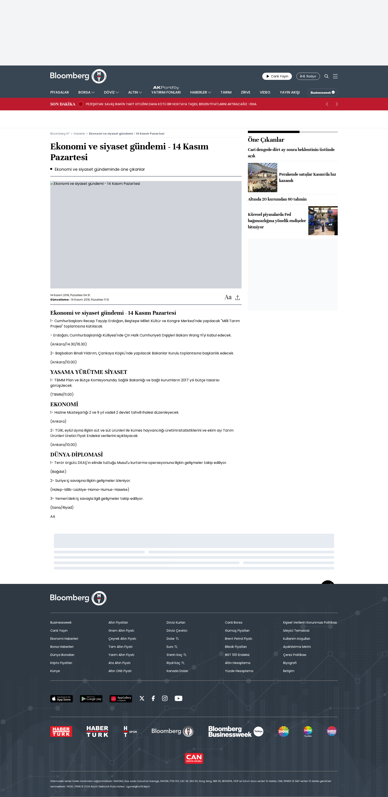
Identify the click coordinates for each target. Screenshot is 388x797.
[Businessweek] (236, 731)
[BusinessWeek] (323, 92)
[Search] (326, 76)
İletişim (288, 671)
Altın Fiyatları (118, 622)
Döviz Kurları (176, 622)
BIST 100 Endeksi (237, 655)
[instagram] (165, 699)
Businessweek (61, 622)
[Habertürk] (61, 731)
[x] (142, 699)
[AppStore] (61, 699)
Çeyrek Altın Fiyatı (122, 638)
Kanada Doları (177, 671)
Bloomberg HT (60, 133)
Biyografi (290, 663)
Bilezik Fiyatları (236, 646)
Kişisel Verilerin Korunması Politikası (310, 622)
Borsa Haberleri (61, 646)
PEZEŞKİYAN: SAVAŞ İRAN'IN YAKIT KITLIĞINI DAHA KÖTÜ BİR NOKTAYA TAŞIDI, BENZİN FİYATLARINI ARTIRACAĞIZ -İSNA (171, 104)
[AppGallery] (121, 699)
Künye (55, 671)
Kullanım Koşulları (296, 638)
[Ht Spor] (130, 731)
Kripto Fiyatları (61, 663)
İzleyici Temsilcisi (296, 630)
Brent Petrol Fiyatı (238, 638)
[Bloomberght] (78, 76)
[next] (336, 104)
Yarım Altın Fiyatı (121, 655)
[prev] (327, 104)
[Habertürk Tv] (97, 731)
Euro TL (172, 646)
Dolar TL (173, 638)
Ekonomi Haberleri (64, 638)
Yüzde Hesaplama (239, 671)
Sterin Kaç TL (177, 655)
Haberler (79, 133)
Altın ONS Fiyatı (120, 671)
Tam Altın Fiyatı (120, 646)
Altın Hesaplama (237, 663)
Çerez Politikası (294, 655)
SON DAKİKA (62, 104)
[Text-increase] (228, 297)
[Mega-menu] (335, 76)
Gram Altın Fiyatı (121, 630)
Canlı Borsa (233, 622)
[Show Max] (332, 731)
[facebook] (153, 699)
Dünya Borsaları (62, 655)
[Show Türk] (308, 731)
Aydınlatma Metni (297, 646)
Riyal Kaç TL (176, 663)
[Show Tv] (283, 731)
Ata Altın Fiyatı (119, 663)
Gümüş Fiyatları (237, 630)
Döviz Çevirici (177, 630)
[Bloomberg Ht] (173, 731)
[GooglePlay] (91, 699)
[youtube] (178, 699)
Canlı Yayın (59, 630)
